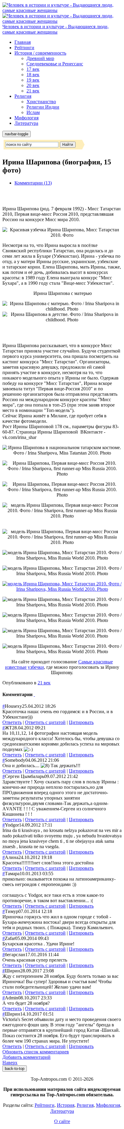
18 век (32, 74)
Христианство (41, 101)
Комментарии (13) (33, 182)
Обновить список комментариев (35, 1051)
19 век (32, 80)
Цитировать (81, 722)
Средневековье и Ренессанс (54, 63)
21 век (32, 90)
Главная (22, 42)
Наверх (9, 1062)
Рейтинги (24, 47)
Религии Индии (42, 107)
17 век (32, 69)
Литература (26, 123)
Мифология (26, 117)
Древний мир (40, 58)
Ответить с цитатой (45, 722)
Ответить (12, 722)
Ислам (33, 112)
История (65, 1105)
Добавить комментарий (26, 1057)
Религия (22, 96)
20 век (32, 85)
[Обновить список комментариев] (34, 694)
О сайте (62, 1121)
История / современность (40, 53)
